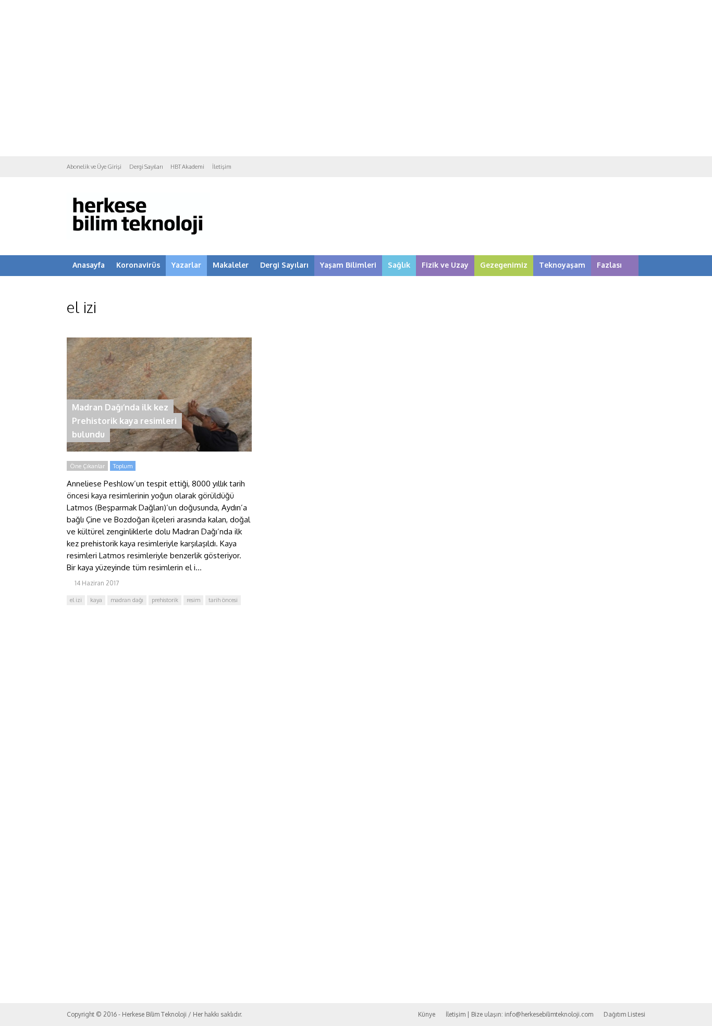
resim (193, 600)
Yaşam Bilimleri (348, 264)
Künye (426, 1014)
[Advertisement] (356, 78)
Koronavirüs (138, 264)
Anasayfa (88, 264)
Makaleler (231, 264)
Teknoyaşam (562, 264)
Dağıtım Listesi (624, 1014)
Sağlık (399, 264)
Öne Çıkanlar (87, 466)
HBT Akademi (187, 166)
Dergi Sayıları (146, 166)
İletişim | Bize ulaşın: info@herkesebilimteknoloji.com (519, 1014)
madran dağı (127, 600)
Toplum (122, 466)
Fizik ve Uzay (445, 264)
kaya (96, 600)
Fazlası (609, 264)
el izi (76, 600)
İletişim (221, 166)
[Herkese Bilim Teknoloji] (138, 237)
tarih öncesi (223, 600)
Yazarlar (186, 264)
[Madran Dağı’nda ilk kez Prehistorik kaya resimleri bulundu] (159, 448)
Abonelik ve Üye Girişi (94, 166)
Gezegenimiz (503, 264)
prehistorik (165, 600)
